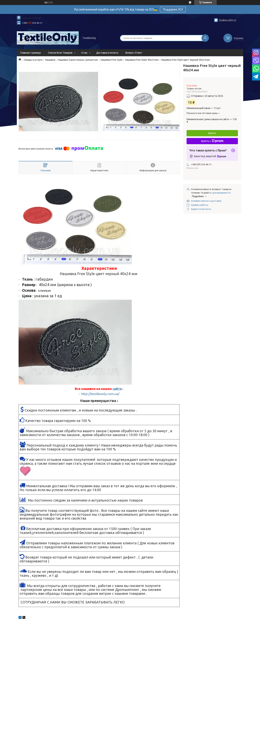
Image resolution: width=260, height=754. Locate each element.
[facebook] (20, 618)
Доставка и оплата (107, 52)
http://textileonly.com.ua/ (100, 394)
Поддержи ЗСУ (173, 9)
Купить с (206, 141)
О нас (84, 52)
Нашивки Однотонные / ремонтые (78, 59)
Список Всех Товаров (60, 52)
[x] (23, 618)
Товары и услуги (33, 59)
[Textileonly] (48, 38)
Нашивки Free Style (112, 59)
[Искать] (205, 38)
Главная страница (30, 52)
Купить (212, 133)
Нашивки (50, 59)
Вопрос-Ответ (133, 52)
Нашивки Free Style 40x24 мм (141, 59)
